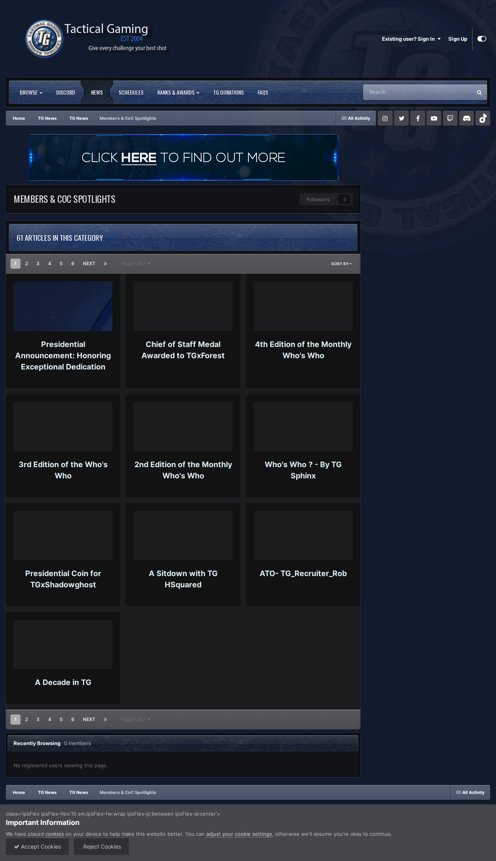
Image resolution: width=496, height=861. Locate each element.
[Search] (479, 92)
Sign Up (457, 39)
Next (89, 263)
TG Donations (228, 92)
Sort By (340, 263)
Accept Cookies (40, 846)
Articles (453, 92)
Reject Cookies (101, 846)
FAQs (263, 92)
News (97, 92)
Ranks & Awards (176, 92)
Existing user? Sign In (409, 39)
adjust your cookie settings (239, 834)
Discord (65, 92)
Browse (29, 92)
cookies (54, 834)
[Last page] (105, 264)
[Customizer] (482, 38)
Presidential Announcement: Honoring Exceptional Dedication (63, 356)
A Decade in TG (63, 682)
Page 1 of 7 (134, 263)
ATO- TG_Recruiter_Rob (303, 573)
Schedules (131, 92)
